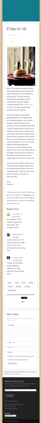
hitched (10, 286)
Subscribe (10, 396)
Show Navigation (21, 23)
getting (31, 282)
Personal (12, 42)
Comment (11, 325)
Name (11, 342)
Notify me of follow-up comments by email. (21, 356)
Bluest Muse (13, 35)
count (16, 282)
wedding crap (12, 290)
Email (11, 347)
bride (9, 282)
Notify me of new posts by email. (18, 360)
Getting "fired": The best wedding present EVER (15, 237)
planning (18, 286)
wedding (27, 286)
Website (10, 352)
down (23, 282)
